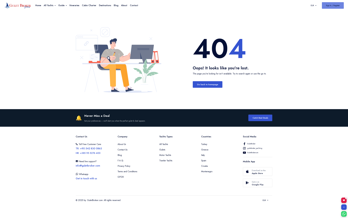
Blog (116, 5)
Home (38, 5)
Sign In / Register (333, 5)
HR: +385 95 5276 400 (88, 153)
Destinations (105, 5)
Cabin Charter (89, 5)
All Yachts (163, 144)
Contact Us (123, 149)
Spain (203, 160)
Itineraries (74, 5)
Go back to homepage (207, 84)
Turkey (204, 144)
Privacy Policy (124, 166)
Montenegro (206, 171)
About (124, 5)
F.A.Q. (121, 160)
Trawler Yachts (165, 160)
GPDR (121, 176)
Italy (203, 155)
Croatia (204, 166)
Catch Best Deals (260, 117)
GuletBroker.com (95, 200)
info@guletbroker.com (88, 165)
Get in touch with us (86, 178)
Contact (134, 5)
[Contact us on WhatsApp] (344, 214)
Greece (204, 149)
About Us (122, 144)
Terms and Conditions (127, 171)
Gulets (162, 149)
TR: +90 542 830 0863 (89, 148)
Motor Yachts (165, 155)
